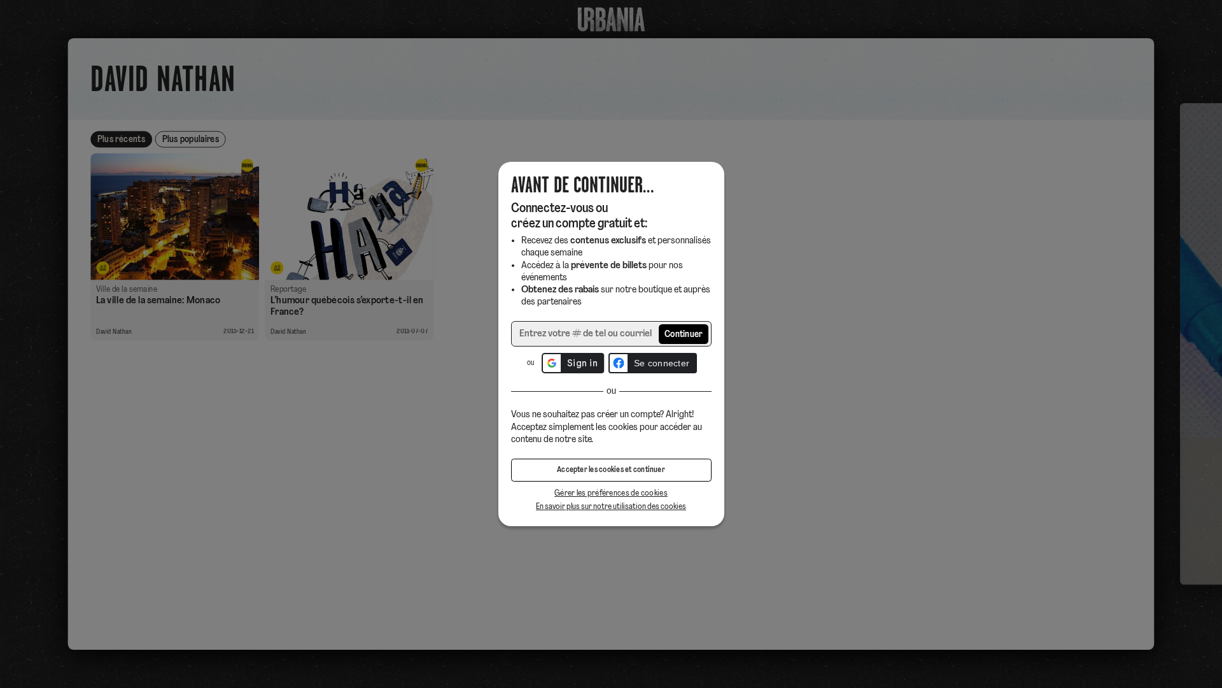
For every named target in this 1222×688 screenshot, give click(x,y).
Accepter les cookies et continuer (611, 470)
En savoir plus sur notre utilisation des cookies (611, 507)
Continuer (683, 335)
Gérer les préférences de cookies (611, 493)
